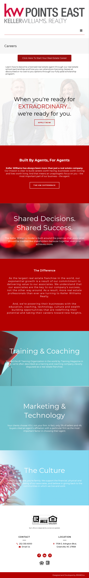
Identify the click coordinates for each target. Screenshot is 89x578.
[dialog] (81, 30)
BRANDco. (80, 575)
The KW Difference (44, 185)
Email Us (26, 547)
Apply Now (44, 123)
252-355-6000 (25, 544)
